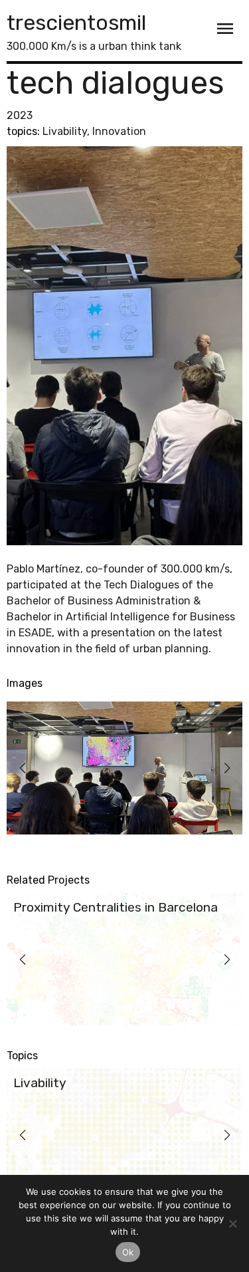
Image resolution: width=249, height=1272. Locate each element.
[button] (22, 768)
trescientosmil (76, 22)
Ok (128, 1252)
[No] (232, 1223)
